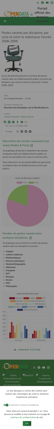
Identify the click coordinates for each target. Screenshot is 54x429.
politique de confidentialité (23, 417)
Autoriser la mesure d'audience (24, 405)
